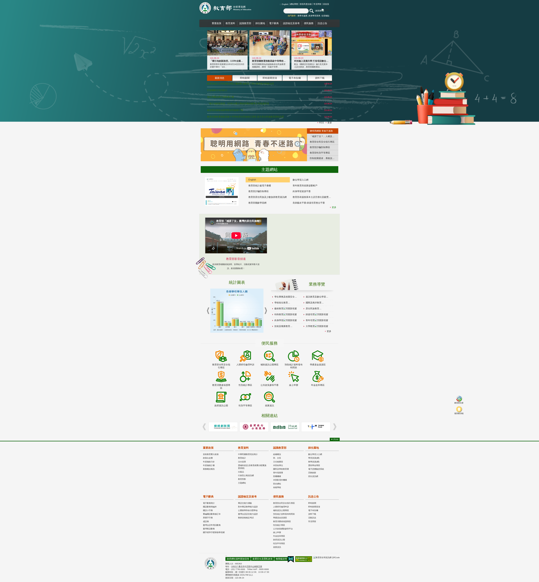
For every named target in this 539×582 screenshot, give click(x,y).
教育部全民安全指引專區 (284, 503)
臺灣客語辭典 (209, 529)
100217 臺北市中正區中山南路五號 (246, 566)
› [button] (265, 310)
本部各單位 (278, 465)
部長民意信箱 (306, 4)
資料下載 (312, 514)
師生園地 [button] (260, 23)
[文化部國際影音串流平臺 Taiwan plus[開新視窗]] (315, 427)
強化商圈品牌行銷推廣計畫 (220, 97)
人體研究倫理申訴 (281, 507)
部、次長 (277, 458)
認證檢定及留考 (247, 496)
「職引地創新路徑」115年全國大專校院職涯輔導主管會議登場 (238, 103)
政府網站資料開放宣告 (238, 559)
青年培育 (310, 320)
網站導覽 (294, 4)
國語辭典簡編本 (210, 507)
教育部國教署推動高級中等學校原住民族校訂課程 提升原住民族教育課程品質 (245, 117)
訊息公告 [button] (322, 23)
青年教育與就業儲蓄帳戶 (305, 185)
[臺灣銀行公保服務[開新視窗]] (254, 427)
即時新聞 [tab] (245, 78)
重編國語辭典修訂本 (212, 514)
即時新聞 (312, 503)
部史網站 (277, 484)
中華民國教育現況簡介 (248, 454)
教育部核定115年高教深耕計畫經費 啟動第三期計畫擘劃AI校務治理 (240, 83)
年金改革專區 (279, 536)
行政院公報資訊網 (246, 475)
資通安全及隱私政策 (262, 559)
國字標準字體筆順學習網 (214, 532)
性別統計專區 (279, 525)
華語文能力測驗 (245, 503)
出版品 (241, 472)
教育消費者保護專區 (282, 521)
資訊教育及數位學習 (316, 297)
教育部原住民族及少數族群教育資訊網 (267, 197)
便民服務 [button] (308, 23)
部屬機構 (277, 476)
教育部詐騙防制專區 (258, 191)
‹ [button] (208, 310)
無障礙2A (303, 559)
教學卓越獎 (302, 16)
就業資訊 (277, 547)
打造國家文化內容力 (217, 90)
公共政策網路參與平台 (283, 529)
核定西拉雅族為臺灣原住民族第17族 (225, 110)
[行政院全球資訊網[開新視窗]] (285, 427)
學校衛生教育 (281, 302)
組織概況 (277, 454)
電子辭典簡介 (209, 503)
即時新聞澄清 (314, 507)
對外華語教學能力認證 (248, 507)
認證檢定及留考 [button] (291, 23)
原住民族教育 (312, 308)
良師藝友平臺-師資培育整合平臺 (309, 203)
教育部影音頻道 (236, 258)
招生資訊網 (313, 476)
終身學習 (278, 320)
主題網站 (242, 483)
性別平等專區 (279, 543)
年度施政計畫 (209, 465)
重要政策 (208, 447)
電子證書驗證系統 (316, 469)
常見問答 (317, 4)
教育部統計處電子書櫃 (259, 185)
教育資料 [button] (230, 23)
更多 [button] (329, 122)
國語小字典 (208, 510)
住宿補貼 (325, 16)
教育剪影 (242, 479)
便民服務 (278, 496)
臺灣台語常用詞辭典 (212, 525)
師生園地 (313, 447)
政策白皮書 (208, 458)
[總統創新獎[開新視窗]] (223, 427)
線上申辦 (277, 532)
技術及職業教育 (282, 326)
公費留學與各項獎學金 (248, 510)
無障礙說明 (281, 559)
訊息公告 (313, 496)
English (284, 4)
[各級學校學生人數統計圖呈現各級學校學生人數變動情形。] (237, 311)
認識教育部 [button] (245, 23)
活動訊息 (312, 518)
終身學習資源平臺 (302, 191)
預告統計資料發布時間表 (284, 514)
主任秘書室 (278, 462)
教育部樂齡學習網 (257, 203)
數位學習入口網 (300, 180)
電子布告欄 (313, 510)
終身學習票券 (314, 16)
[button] (311, 11)
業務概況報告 (209, 469)
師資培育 (310, 314)
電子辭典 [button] (274, 23)
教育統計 (242, 458)
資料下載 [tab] (320, 78)
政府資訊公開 (279, 540)
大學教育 (310, 326)
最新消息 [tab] (219, 78)
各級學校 (277, 487)
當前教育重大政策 (211, 454)
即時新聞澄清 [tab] (270, 78)
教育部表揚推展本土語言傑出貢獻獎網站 (313, 197)
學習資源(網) (313, 458)
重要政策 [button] (216, 23)
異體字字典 (208, 518)
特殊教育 (278, 314)
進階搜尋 (319, 11)
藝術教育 (278, 308)
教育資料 (243, 447)
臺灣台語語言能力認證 (248, 514)
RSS (321, 122)
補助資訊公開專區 (281, 510)
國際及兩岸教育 (313, 302)
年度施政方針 (209, 462)
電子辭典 (208, 496)
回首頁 (326, 4)
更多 (329, 331)
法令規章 (242, 462)
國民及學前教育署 (281, 469)
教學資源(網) (313, 462)
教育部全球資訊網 (225, 8)
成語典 (206, 521)
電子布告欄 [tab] (295, 78)
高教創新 (312, 473)
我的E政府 (291, 559)
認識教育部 (279, 447)
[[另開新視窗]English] (222, 191)
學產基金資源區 (280, 518)
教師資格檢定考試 (246, 518)
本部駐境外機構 (280, 480)
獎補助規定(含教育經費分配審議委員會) (252, 466)
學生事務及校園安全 (284, 297)
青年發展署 (278, 473)
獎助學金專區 (314, 465)
